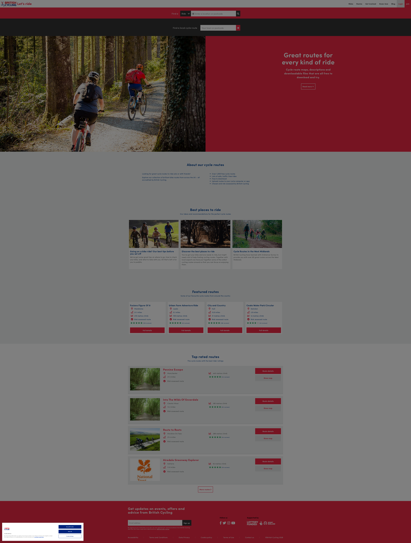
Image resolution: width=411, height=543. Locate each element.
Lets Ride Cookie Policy (39, 537)
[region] (42, 532)
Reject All (70, 531)
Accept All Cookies (70, 526)
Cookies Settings (69, 536)
